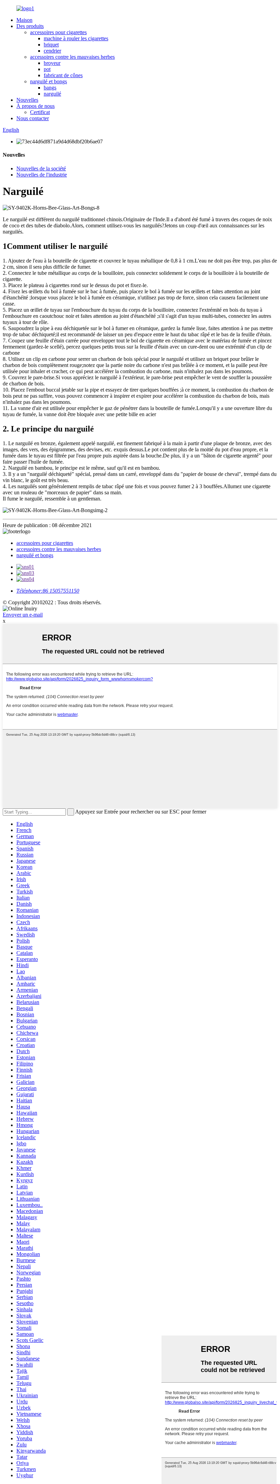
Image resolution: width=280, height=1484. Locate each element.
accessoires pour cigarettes (58, 32)
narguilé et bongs (48, 81)
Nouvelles (27, 100)
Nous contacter (32, 118)
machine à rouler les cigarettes (76, 38)
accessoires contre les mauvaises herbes (72, 57)
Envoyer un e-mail (23, 615)
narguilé (52, 94)
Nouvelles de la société (41, 168)
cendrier (52, 51)
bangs (50, 87)
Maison (24, 20)
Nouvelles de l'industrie (41, 175)
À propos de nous (35, 106)
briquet (51, 44)
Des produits (30, 26)
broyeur (52, 63)
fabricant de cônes (63, 75)
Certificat (40, 112)
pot (47, 69)
